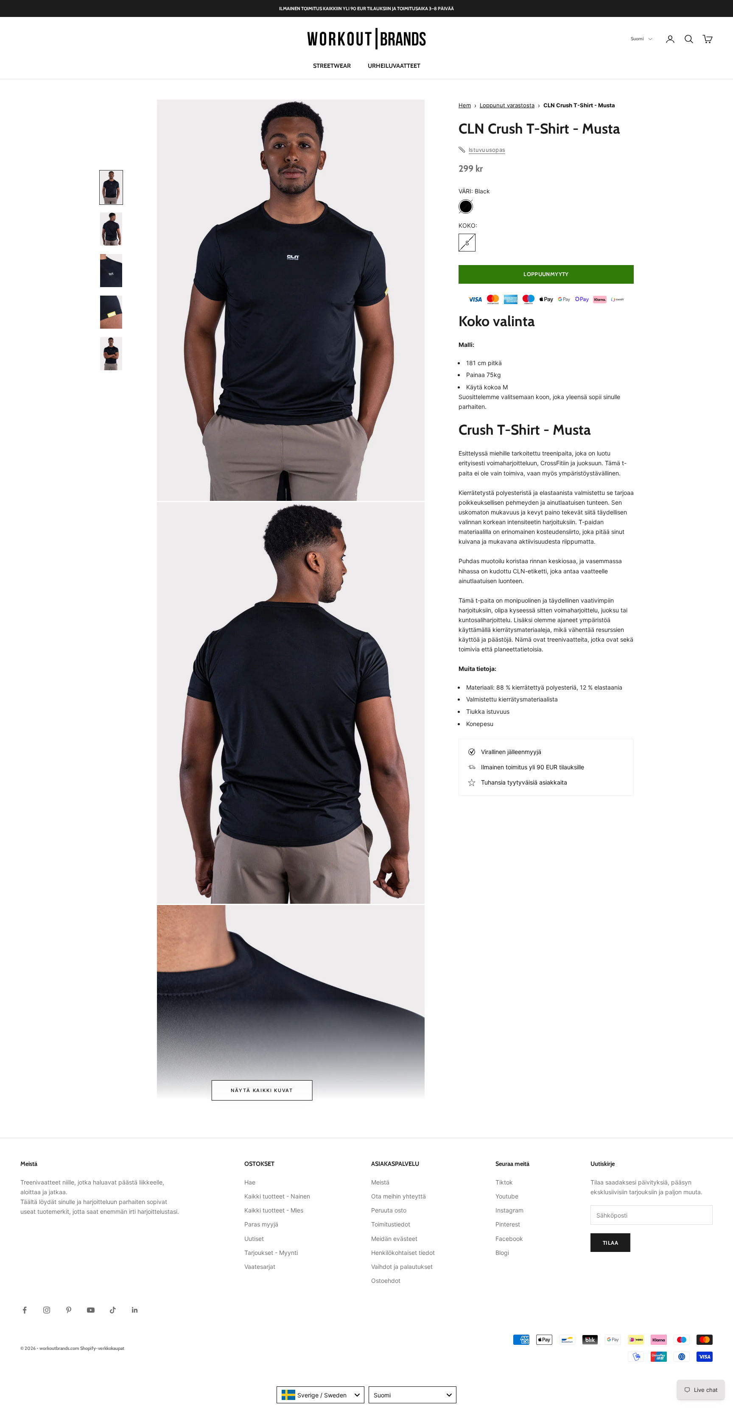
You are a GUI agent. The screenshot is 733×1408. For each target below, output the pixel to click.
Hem (465, 105)
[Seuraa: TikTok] (113, 1310)
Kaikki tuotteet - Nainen (277, 1196)
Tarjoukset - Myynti (271, 1252)
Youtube (506, 1196)
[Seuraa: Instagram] (46, 1310)
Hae (249, 1182)
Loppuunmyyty (546, 274)
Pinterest (507, 1224)
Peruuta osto (388, 1210)
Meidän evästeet (394, 1238)
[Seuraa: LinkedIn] (135, 1310)
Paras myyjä (261, 1224)
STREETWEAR (332, 66)
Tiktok (504, 1182)
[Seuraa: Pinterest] (68, 1310)
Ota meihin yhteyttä (398, 1196)
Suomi (637, 39)
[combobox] (320, 1394)
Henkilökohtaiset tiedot (403, 1252)
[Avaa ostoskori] (707, 39)
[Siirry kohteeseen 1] (111, 187)
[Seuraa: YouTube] (91, 1310)
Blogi (502, 1252)
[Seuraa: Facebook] (24, 1310)
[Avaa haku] (689, 39)
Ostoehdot (385, 1280)
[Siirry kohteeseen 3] (111, 270)
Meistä (380, 1182)
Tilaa (610, 1242)
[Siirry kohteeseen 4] (111, 312)
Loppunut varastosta (507, 105)
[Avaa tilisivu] (670, 39)
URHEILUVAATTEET (394, 66)
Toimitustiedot (390, 1224)
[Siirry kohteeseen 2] (111, 229)
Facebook (509, 1238)
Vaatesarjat (259, 1266)
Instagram (509, 1210)
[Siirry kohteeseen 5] (111, 353)
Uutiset (254, 1238)
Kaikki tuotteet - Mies (273, 1210)
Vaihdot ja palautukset (402, 1266)
